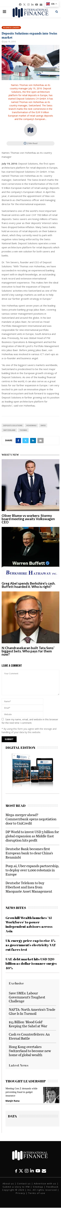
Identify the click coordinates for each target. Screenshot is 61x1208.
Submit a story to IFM (16, 1186)
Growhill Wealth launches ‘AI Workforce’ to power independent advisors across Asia (29, 924)
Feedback (52, 1186)
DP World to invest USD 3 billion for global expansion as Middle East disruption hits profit (32, 836)
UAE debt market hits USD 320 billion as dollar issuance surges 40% (31, 963)
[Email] (44, 1171)
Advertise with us (45, 1183)
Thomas (23, 430)
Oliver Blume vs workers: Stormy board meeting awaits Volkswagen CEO (28, 518)
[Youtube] (37, 1171)
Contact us (24, 1183)
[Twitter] (21, 1171)
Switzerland (9, 430)
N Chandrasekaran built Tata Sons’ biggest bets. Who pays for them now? (28, 651)
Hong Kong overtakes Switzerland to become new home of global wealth (30, 1050)
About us (8, 1183)
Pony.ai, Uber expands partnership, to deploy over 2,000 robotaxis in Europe (32, 870)
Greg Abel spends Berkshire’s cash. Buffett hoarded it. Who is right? (28, 585)
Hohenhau (31, 425)
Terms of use (36, 1193)
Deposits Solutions (12, 425)
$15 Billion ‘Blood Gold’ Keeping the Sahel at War (28, 1023)
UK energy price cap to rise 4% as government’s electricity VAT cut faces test (31, 945)
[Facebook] (16, 1171)
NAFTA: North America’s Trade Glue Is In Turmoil (32, 1011)
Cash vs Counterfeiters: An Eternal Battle (29, 1036)
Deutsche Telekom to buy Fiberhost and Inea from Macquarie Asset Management (29, 887)
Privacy (20, 1193)
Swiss (43, 425)
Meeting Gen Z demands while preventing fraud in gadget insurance (21, 1092)
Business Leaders (11, 27)
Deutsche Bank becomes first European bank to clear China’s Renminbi (29, 853)
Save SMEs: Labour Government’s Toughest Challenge (27, 997)
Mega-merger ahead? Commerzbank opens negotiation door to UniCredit (31, 818)
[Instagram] (26, 1171)
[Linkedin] (32, 1171)
